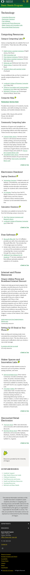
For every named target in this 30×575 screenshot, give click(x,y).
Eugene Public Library (10, 137)
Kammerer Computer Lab (11, 91)
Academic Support (9, 473)
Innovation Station (9, 389)
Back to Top (25, 165)
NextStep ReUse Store (10, 431)
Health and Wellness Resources (13, 481)
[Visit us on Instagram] (2, 548)
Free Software (6, 21)
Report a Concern (6, 554)
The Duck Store (8, 425)
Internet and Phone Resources (11, 23)
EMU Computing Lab (10, 55)
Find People (4, 567)
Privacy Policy (4, 561)
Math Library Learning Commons (13, 59)
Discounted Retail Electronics (10, 27)
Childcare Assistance (10, 477)
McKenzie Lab (8, 63)
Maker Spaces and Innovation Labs (12, 25)
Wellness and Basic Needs (11, 485)
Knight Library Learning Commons (14, 51)
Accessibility (4, 559)
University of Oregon (7, 570)
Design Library (8, 65)
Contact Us (4, 544)
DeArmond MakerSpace (11, 375)
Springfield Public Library (11, 155)
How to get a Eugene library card (15, 152)
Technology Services (10, 180)
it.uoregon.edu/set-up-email (9, 346)
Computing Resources (8, 17)
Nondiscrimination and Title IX (9, 556)
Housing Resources (9, 483)
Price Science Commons (11, 57)
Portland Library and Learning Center (15, 69)
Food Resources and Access (12, 479)
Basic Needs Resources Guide (12, 475)
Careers (3, 563)
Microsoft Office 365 (9, 239)
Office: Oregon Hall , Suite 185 (9, 537)
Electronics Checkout (8, 19)
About (3, 565)
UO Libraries (7, 192)
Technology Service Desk (10, 102)
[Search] (24, 1)
